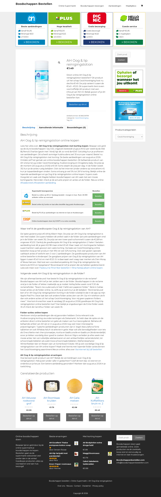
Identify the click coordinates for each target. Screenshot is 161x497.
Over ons (61, 486)
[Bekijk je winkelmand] (142, 5)
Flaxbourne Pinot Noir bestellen (54, 268)
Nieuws (69, 486)
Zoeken (121, 60)
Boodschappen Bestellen (34, 4)
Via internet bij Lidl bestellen (88, 349)
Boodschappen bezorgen (92, 6)
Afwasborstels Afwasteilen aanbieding (38, 183)
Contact (77, 486)
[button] (59, 62)
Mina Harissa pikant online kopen (87, 268)
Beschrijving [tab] (28, 127)
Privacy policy (98, 486)
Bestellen (98, 196)
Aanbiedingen (115, 6)
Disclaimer (86, 486)
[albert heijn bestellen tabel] (129, 120)
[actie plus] (129, 92)
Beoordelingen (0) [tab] (76, 127)
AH (71, 120)
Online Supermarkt (67, 6)
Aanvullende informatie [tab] (51, 127)
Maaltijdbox (131, 6)
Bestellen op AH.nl (78, 104)
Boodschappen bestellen (59, 481)
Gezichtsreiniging (81, 118)
